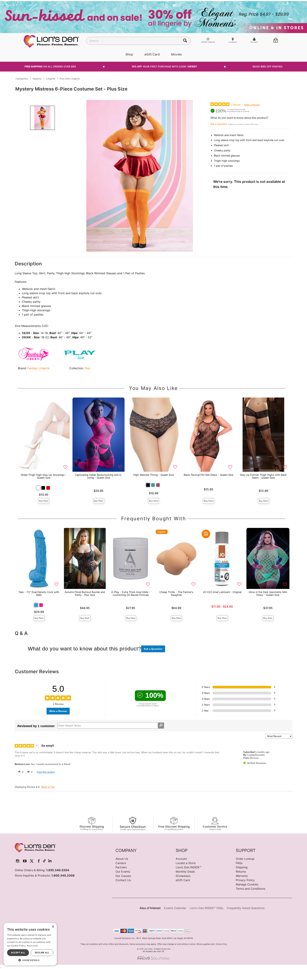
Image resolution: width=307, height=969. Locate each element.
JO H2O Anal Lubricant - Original (222, 592)
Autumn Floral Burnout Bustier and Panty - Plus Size (85, 593)
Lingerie (50, 78)
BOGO (267, 66)
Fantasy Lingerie (38, 368)
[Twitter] (32, 861)
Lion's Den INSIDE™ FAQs (206, 908)
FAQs (239, 863)
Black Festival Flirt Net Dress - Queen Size (208, 474)
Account (181, 859)
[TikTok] (44, 861)
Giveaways (183, 876)
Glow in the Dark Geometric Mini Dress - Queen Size (268, 593)
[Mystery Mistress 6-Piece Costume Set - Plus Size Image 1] (139, 176)
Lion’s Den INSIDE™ (188, 867)
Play (87, 368)
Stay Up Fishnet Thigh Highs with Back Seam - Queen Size (263, 476)
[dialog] (30, 944)
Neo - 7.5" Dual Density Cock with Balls (39, 593)
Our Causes (123, 876)
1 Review (236, 105)
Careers (120, 863)
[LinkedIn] (50, 861)
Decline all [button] (42, 952)
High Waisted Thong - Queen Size (153, 474)
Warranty (242, 876)
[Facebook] (39, 861)
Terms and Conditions (250, 888)
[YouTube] (25, 861)
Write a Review (252, 105)
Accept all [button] (18, 952)
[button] (38, 488)
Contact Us (123, 880)
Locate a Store (186, 863)
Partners (121, 867)
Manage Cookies (247, 884)
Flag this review (45, 772)
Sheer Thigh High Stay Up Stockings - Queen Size (44, 476)
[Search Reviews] (161, 725)
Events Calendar (175, 908)
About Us (121, 859)
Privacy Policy (245, 880)
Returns (241, 871)
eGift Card (152, 54)
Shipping (241, 867)
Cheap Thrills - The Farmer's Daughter (176, 593)
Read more (32, 945)
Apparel (37, 78)
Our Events (122, 871)
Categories (21, 78)
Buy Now (43, 500)
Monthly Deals (185, 871)
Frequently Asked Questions (246, 908)
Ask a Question (218, 124)
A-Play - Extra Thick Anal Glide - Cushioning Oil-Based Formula (130, 593)
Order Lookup (245, 859)
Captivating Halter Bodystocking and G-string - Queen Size (98, 476)
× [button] (53, 926)
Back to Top (48, 786)
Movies (176, 54)
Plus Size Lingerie (70, 78)
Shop (129, 54)
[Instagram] (18, 861)
